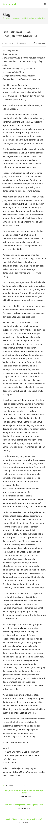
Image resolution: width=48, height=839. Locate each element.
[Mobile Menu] (45, 4)
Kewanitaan (40, 43)
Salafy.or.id (9, 4)
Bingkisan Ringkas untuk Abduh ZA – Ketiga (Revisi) (24, 791)
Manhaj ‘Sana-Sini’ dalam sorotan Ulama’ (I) (24, 819)
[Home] (3, 18)
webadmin (9, 43)
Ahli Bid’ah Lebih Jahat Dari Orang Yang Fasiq (24, 805)
